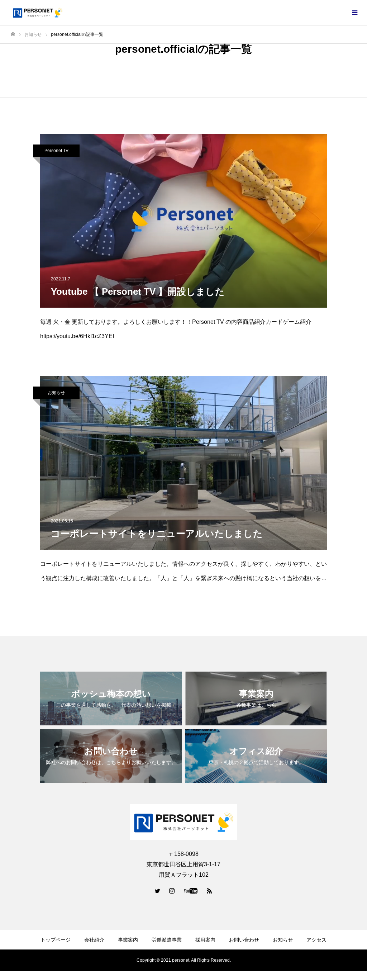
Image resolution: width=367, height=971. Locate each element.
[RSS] (209, 890)
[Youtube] (191, 890)
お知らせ (56, 392)
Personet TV (56, 150)
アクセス (316, 940)
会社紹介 (94, 940)
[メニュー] (354, 12)
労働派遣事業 (167, 940)
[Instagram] (172, 890)
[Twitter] (157, 890)
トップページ (55, 940)
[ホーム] (13, 34)
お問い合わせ (244, 940)
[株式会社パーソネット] (38, 13)
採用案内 (205, 940)
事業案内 (128, 940)
